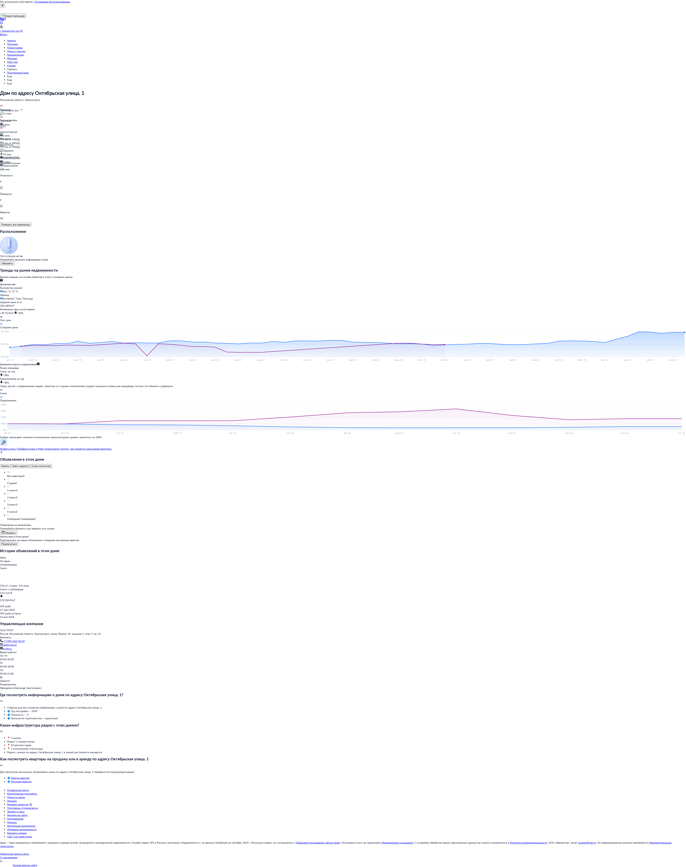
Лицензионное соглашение (397, 842)
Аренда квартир (20, 778)
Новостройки (15, 47)
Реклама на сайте (17, 815)
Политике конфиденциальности (528, 842)
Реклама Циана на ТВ (19, 804)
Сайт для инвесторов (19, 836)
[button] (346, 476)
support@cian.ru (587, 842)
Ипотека (12, 58)
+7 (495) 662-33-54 (14, 641)
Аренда (11, 40)
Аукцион (12, 800)
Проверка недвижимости (21, 829)
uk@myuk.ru (10, 644)
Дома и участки (16, 51)
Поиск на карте (16, 797)
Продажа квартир (21, 781)
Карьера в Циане (17, 833)
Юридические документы (22, 793)
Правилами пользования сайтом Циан (318, 842)
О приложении (8, 857)
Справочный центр (18, 790)
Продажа (12, 44)
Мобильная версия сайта (14, 854)
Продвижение (15, 818)
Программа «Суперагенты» (22, 808)
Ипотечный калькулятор (21, 826)
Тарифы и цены (16, 811)
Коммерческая (15, 54)
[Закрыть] (2, 6)
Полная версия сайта (25, 865)
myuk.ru (7, 648)
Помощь (12, 822)
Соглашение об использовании (52, 1)
